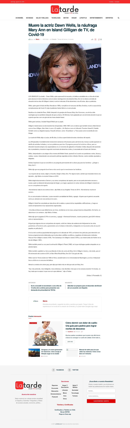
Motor (66, 18)
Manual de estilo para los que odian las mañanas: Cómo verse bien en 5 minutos (89, 352)
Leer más (71, 341)
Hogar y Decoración (65, 386)
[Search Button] (118, 18)
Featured (55, 397)
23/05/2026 (45, 356)
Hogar (74, 18)
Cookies (111, 1)
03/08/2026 (77, 331)
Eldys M (70, 331)
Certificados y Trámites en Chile (65, 410)
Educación (54, 391)
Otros (65, 399)
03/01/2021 (46, 39)
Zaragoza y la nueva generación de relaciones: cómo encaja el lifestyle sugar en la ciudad (51, 352)
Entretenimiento (96, 18)
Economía (19, 18)
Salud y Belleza (42, 18)
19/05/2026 (83, 356)
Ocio (64, 396)
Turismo (75, 396)
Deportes (109, 18)
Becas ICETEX (65, 412)
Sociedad (29, 18)
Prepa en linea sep (65, 414)
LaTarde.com (58, 424)
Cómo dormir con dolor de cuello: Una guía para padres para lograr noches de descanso (81, 325)
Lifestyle (83, 18)
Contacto (117, 1)
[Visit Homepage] (65, 9)
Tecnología (55, 18)
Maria (37, 39)
